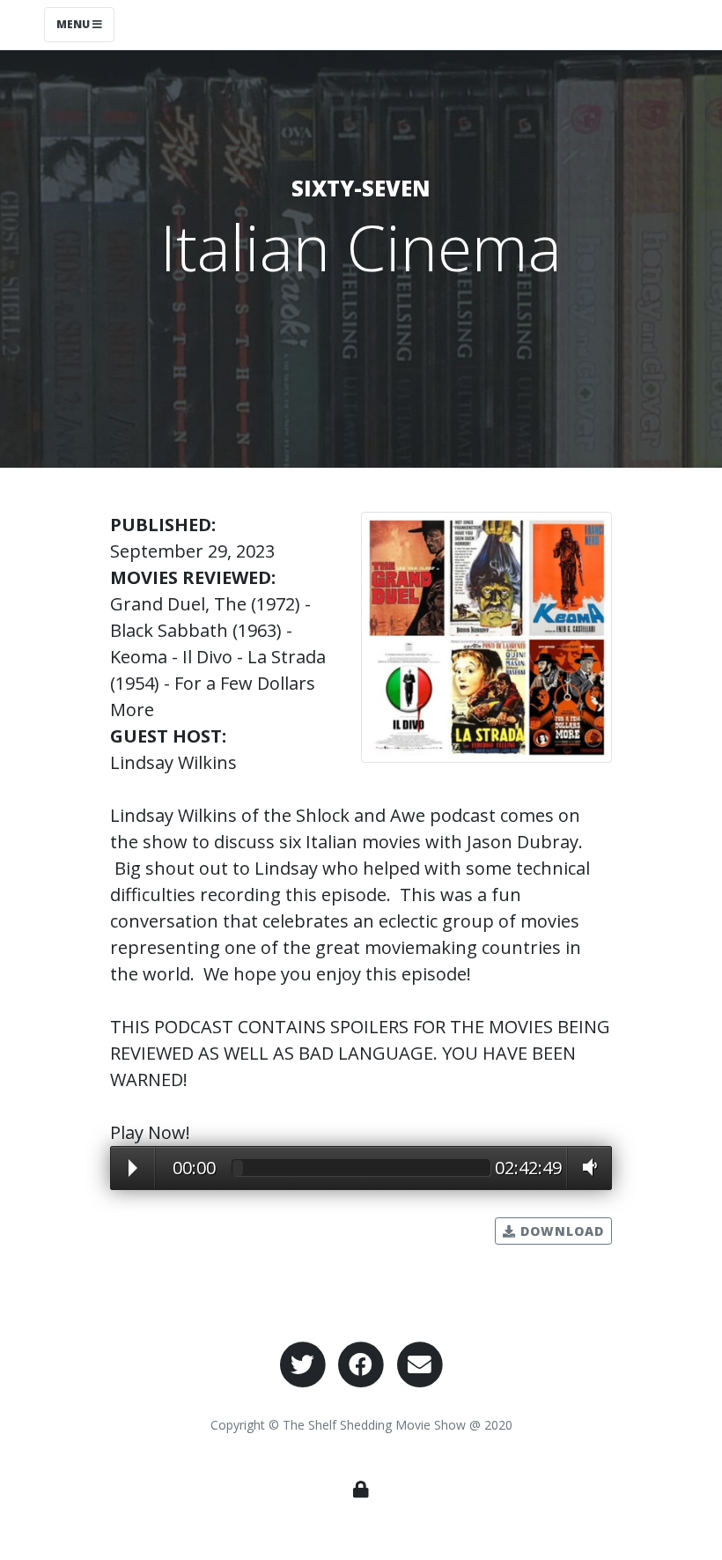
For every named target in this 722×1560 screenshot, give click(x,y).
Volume (585, 1167)
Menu (74, 24)
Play (133, 1168)
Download (560, 1231)
